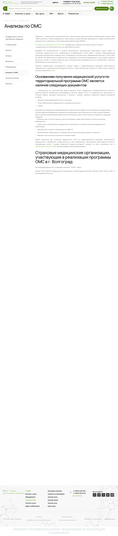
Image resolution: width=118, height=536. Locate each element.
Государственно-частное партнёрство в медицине (14, 38)
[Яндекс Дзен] (108, 495)
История (9, 56)
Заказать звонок (101, 8)
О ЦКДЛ (28, 491)
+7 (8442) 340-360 (107, 1)
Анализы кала (52, 503)
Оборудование (11, 67)
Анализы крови (53, 500)
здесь (60, 62)
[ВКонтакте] (94, 495)
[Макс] (112, 495)
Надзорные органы (67, 517)
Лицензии (39, 517)
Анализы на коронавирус (56, 494)
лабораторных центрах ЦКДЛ (45, 146)
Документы (10, 61)
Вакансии (9, 84)
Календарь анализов (55, 491)
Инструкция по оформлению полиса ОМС (50, 45)
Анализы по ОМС (12, 72)
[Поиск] (5, 8)
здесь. (53, 70)
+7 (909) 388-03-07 (107, 4)
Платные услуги (30, 503)
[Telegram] (99, 495)
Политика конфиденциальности (67, 520)
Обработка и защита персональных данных (39, 520)
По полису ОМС (30, 500)
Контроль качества (12, 78)
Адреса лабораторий (32, 506)
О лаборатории (11, 45)
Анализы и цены (31, 494)
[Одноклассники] (103, 495)
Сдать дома (52, 506)
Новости (9, 50)
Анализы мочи (53, 497)
